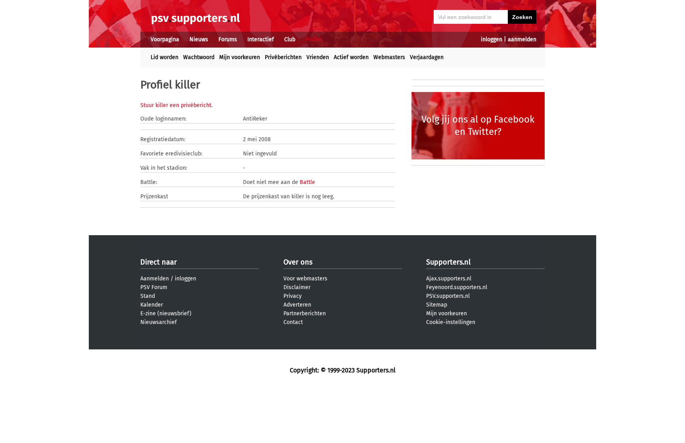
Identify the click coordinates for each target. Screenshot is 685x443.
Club (289, 39)
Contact (293, 322)
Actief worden (351, 57)
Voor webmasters (305, 278)
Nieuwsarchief (158, 322)
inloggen (491, 39)
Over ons (297, 262)
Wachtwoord (198, 57)
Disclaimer (296, 287)
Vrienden (317, 57)
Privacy (292, 296)
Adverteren (297, 304)
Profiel (314, 39)
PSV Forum (153, 287)
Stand (147, 296)
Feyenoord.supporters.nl (456, 287)
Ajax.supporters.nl (448, 278)
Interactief (260, 39)
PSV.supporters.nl (448, 296)
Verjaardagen (427, 57)
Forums (227, 39)
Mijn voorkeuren (239, 57)
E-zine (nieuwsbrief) (165, 313)
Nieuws (198, 39)
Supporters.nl (448, 262)
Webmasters (389, 57)
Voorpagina (165, 39)
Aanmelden (154, 278)
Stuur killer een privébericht (175, 105)
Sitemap (436, 304)
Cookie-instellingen (450, 322)
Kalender (151, 304)
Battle (307, 182)
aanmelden (522, 39)
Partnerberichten (304, 313)
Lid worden (164, 57)
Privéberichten (283, 57)
